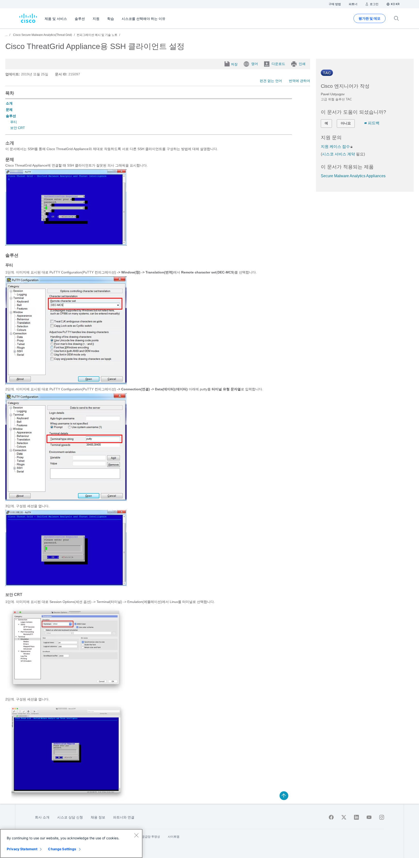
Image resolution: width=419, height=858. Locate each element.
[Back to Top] (284, 795)
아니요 (346, 123)
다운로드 (278, 64)
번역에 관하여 (299, 81)
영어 (254, 64)
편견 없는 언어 (271, 81)
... (6, 35)
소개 (9, 103)
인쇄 (302, 64)
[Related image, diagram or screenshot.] (66, 244)
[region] (71, 843)
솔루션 (11, 116)
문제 (9, 110)
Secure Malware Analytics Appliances (353, 176)
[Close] (136, 835)
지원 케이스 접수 (335, 146)
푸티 (13, 122)
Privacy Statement (22, 849)
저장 (234, 64)
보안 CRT (17, 128)
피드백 (373, 123)
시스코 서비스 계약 (338, 154)
